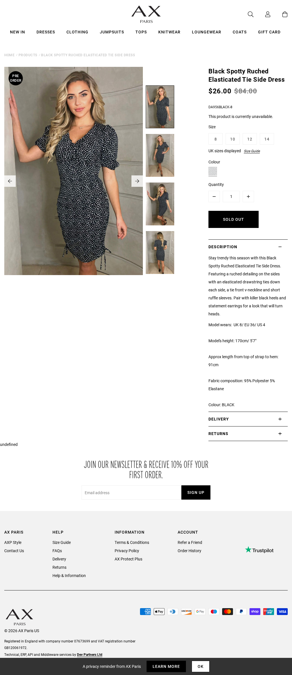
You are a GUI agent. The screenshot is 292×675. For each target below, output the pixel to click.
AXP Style (12, 542)
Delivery (59, 559)
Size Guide (252, 151)
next (137, 181)
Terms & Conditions (132, 542)
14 (266, 139)
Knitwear (169, 32)
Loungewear (206, 32)
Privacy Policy (127, 550)
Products (28, 55)
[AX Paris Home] (146, 14)
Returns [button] (218, 433)
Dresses (45, 32)
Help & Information (69, 575)
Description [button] (222, 246)
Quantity (216, 184)
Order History (189, 550)
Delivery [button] (218, 419)
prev (10, 181)
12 (249, 139)
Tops (141, 32)
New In (17, 32)
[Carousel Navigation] (73, 181)
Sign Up (195, 492)
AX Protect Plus (128, 559)
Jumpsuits (112, 32)
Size (212, 126)
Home (9, 55)
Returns (59, 567)
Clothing (77, 32)
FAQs (57, 550)
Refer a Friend (190, 542)
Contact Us (14, 550)
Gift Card (269, 32)
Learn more (166, 666)
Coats (240, 32)
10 (232, 139)
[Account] (262, 14)
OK (201, 666)
